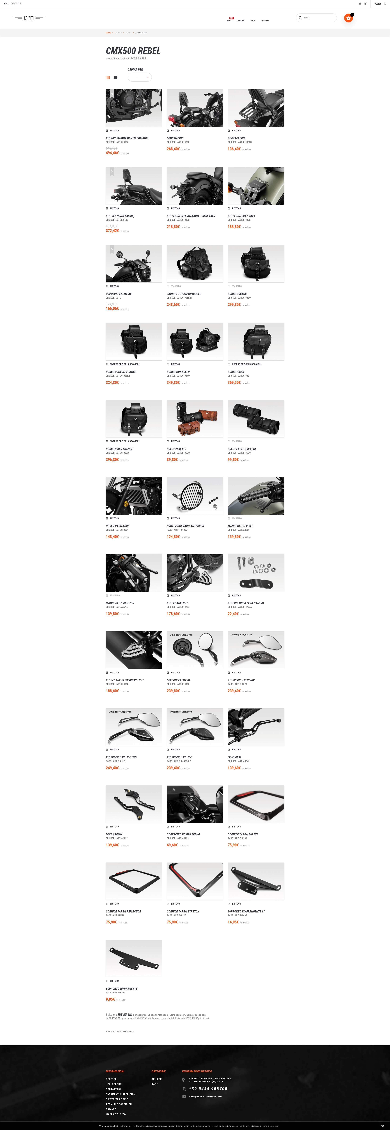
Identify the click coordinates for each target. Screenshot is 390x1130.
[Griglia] (108, 77)
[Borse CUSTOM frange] (134, 341)
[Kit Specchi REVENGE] (256, 650)
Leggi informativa (270, 1126)
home (5, 4)
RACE (253, 20)
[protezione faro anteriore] (195, 496)
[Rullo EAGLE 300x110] (256, 419)
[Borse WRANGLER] (195, 341)
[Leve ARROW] (134, 804)
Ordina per (135, 69)
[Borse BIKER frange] (134, 419)
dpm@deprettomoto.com (205, 1096)
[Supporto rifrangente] (134, 958)
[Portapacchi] (256, 108)
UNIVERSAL (125, 1015)
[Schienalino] (195, 108)
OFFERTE (265, 20)
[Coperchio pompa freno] (195, 804)
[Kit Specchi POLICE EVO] (134, 727)
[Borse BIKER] (256, 341)
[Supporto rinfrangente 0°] (256, 881)
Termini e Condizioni (119, 1104)
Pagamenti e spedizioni (121, 1094)
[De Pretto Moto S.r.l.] (33, 18)
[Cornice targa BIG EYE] (256, 804)
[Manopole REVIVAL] (256, 496)
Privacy (111, 1109)
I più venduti (114, 1084)
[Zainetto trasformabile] (195, 264)
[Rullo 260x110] (195, 419)
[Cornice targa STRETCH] (195, 881)
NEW (229, 20)
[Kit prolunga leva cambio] (256, 573)
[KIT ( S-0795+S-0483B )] (134, 186)
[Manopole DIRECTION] (134, 573)
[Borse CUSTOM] (256, 264)
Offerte (111, 1079)
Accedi (378, 4)
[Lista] (115, 77)
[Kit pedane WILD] (195, 573)
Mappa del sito (116, 1114)
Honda (128, 33)
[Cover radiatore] (134, 496)
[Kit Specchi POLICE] (195, 727)
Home (108, 33)
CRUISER (240, 20)
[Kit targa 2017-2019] (256, 186)
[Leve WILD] (256, 727)
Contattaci (16, 4)
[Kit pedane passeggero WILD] (134, 650)
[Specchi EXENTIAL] (195, 650)
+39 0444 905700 (208, 1088)
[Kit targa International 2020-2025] (195, 186)
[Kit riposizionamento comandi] (134, 108)
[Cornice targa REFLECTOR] (134, 881)
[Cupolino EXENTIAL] (134, 264)
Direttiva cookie (117, 1099)
